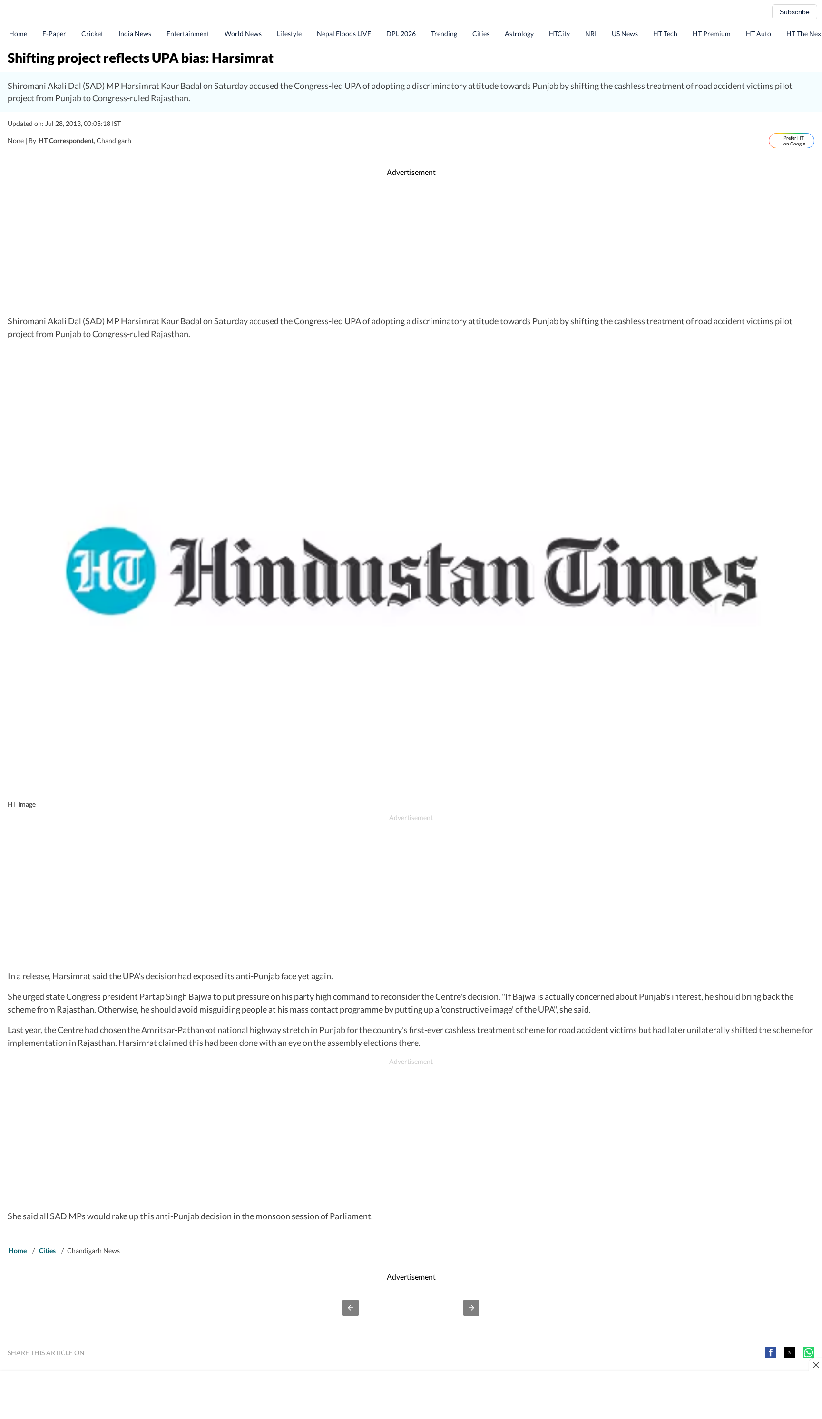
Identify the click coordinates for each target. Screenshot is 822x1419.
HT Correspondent (66, 140)
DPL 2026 (401, 33)
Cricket (92, 33)
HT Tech (665, 33)
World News (243, 33)
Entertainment (187, 33)
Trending (444, 33)
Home (18, 33)
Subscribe (795, 12)
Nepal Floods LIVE (344, 33)
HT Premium (712, 33)
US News (625, 33)
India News (134, 33)
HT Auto (758, 33)
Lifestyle (289, 33)
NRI (591, 33)
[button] (350, 1308)
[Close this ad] (815, 1364)
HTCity (559, 33)
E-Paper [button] (54, 33)
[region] (411, 246)
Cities (480, 33)
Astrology (519, 33)
